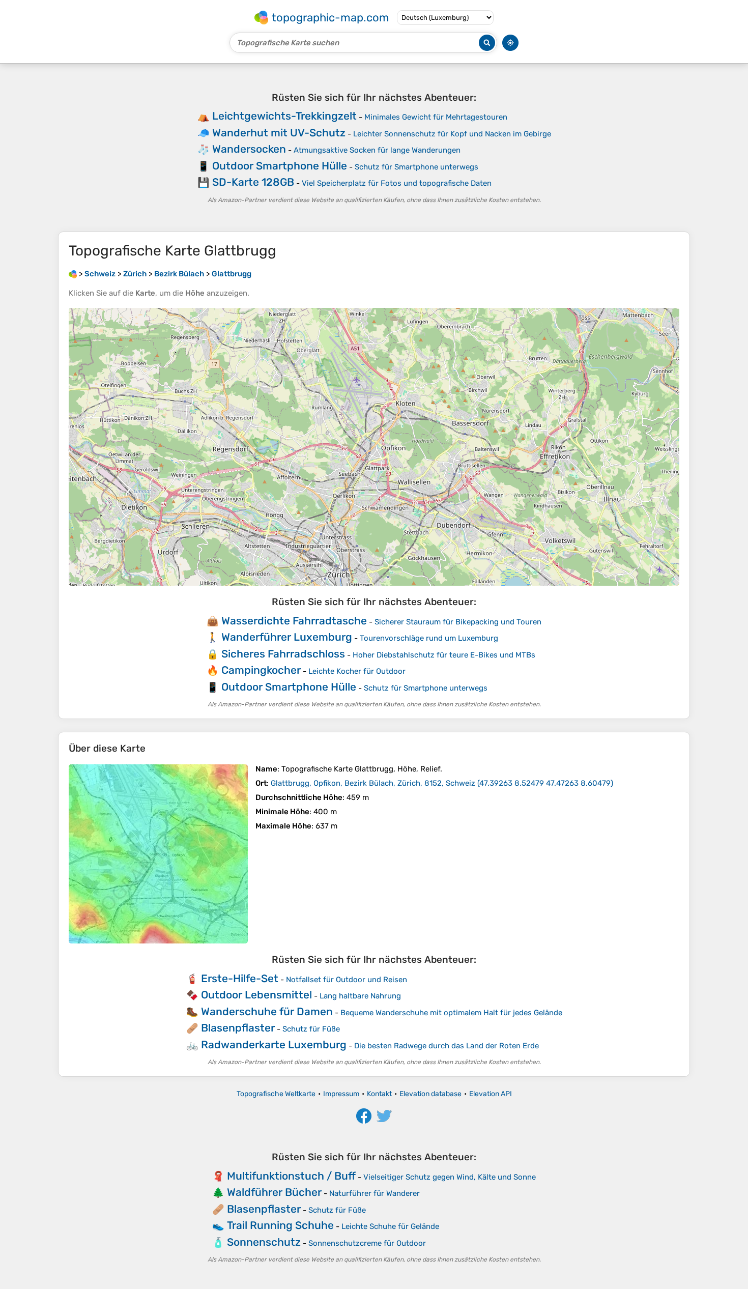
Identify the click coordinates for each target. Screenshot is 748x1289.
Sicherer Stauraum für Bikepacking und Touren (458, 621)
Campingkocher (261, 670)
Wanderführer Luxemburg (286, 637)
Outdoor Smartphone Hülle (279, 165)
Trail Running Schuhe (280, 1225)
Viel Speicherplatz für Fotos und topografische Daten (397, 183)
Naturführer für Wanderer (374, 1193)
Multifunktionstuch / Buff (291, 1175)
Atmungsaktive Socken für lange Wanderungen (377, 150)
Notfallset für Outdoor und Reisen (346, 979)
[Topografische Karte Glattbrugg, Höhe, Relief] (158, 853)
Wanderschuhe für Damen (267, 1011)
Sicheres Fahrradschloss (283, 653)
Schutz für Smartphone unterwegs (416, 166)
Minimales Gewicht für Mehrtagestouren (435, 117)
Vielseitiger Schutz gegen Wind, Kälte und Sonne (449, 1177)
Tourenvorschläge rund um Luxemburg (429, 638)
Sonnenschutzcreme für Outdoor (367, 1243)
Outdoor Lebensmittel (256, 994)
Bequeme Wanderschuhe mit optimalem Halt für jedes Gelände (451, 1012)
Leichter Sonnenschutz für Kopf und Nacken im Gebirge (452, 133)
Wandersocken (249, 148)
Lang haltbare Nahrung (360, 995)
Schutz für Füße (311, 1029)
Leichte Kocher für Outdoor (357, 671)
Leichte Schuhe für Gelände (390, 1226)
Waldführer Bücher (274, 1192)
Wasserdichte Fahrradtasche (294, 620)
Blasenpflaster (238, 1027)
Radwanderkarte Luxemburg (274, 1044)
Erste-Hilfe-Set (239, 978)
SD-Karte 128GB (253, 182)
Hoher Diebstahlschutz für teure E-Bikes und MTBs (444, 655)
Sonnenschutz (264, 1242)
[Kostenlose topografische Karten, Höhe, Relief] (73, 273)
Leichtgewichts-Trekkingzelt (284, 115)
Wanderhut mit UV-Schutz (279, 132)
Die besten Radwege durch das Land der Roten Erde (446, 1045)
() (442, 783)
